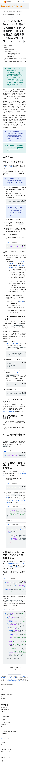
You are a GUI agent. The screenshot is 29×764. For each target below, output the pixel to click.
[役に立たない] (19, 14)
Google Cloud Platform (6, 749)
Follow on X (3, 711)
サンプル (3, 696)
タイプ (7, 497)
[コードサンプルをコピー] (25, 200)
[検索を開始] (18, 2)
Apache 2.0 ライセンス (12, 679)
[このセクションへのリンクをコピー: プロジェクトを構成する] (24, 162)
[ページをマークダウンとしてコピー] (22, 41)
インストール (14, 372)
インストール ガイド (15, 182)
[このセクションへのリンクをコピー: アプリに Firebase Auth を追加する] (11, 402)
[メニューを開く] (2, 1)
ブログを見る (4, 707)
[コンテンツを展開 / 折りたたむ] (13, 46)
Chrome (3, 744)
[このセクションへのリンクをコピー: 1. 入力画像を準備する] (4, 437)
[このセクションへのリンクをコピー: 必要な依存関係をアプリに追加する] (11, 418)
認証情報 (21, 301)
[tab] (8, 242)
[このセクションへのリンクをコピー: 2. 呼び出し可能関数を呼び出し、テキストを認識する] (13, 468)
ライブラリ (3, 698)
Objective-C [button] (15, 242)
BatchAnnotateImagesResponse (16, 563)
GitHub (2, 701)
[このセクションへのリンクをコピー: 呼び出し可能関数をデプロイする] (9, 319)
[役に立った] (17, 14)
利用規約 (3, 757)
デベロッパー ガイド (5, 692)
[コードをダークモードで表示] (23, 200)
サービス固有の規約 (12, 135)
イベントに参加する (5, 716)
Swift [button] (8, 242)
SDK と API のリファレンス (7, 694)
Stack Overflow (4, 724)
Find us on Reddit (5, 709)
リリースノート (4, 729)
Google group (4, 726)
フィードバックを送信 (9, 17)
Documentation (6, 6)
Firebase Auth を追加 (8, 411)
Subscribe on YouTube (6, 714)
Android (3, 742)
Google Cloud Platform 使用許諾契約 (15, 133)
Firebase (4, 11)
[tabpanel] (16, 246)
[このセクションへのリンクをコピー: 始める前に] (15, 157)
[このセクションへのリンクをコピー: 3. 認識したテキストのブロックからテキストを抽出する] (15, 558)
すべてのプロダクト (5, 751)
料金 (17, 138)
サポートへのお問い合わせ (7, 722)
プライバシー (9, 757)
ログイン (25, 1)
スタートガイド (9, 167)
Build (25, 11)
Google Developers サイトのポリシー (15, 680)
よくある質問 (4, 733)
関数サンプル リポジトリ (12, 344)
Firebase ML (18, 6)
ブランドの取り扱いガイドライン (8, 731)
